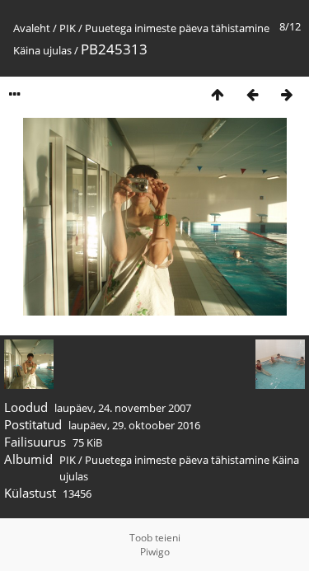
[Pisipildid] (217, 94)
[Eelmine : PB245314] (252, 94)
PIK (67, 28)
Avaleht (31, 28)
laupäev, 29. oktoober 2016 (134, 425)
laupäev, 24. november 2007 (122, 407)
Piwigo (155, 552)
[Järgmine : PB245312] (286, 94)
